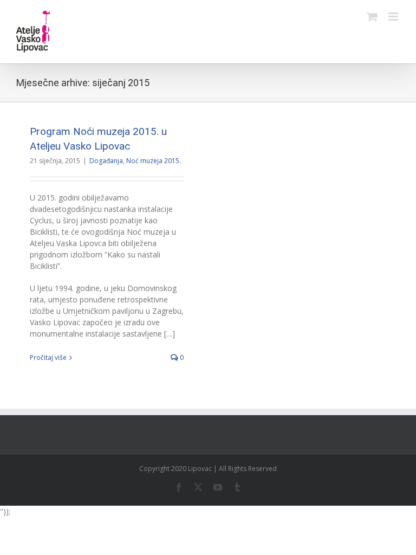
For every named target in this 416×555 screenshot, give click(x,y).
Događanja (106, 160)
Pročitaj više (48, 357)
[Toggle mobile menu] (394, 16)
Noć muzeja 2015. (153, 160)
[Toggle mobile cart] (372, 16)
